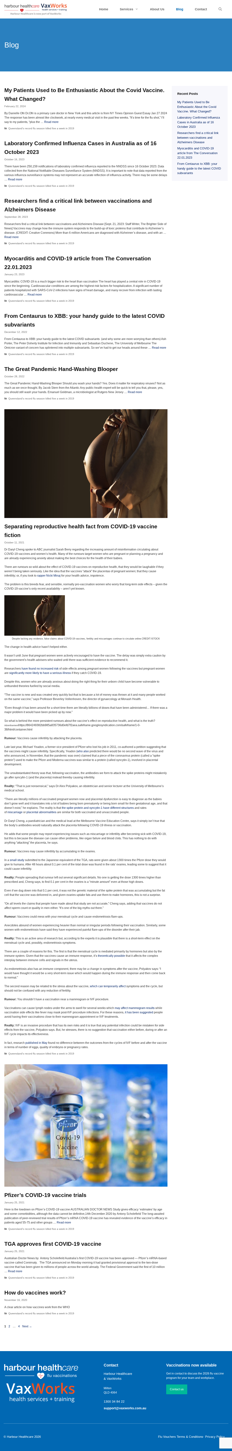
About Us (157, 9)
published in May (36, 1042)
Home (103, 9)
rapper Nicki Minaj (49, 575)
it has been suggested (139, 1012)
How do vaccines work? (35, 1293)
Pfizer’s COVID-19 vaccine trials (45, 1195)
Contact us (177, 1389)
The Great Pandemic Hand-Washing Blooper (61, 369)
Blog (179, 9)
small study (17, 860)
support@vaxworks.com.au (125, 1408)
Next (27, 1326)
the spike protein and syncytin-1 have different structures (98, 807)
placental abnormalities (41, 812)
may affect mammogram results (135, 1008)
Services (126, 9)
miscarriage (14, 812)
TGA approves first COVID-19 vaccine (52, 1244)
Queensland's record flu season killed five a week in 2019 (41, 128)
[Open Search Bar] (220, 9)
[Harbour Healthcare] (36, 9)
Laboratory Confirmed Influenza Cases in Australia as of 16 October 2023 (198, 122)
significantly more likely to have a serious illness (40, 672)
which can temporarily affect (108, 986)
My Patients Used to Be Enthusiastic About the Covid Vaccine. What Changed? (196, 106)
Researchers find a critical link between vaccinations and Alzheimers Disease (198, 137)
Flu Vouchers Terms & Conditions (180, 1436)
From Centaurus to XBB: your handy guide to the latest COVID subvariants (199, 168)
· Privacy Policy (214, 1436)
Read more (51, 121)
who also (83, 751)
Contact (201, 9)
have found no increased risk (40, 668)
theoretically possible (111, 955)
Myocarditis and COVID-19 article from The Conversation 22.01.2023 (197, 153)
